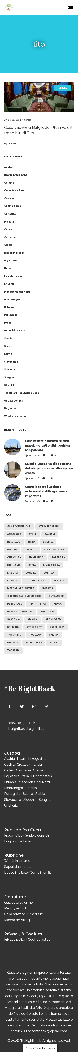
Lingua (9, 841)
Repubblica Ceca (15, 330)
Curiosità (10, 213)
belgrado (14, 542)
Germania (10, 237)
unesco (12, 642)
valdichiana (34, 642)
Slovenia (9, 369)
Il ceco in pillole (14, 252)
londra (31, 573)
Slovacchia (11, 361)
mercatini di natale (20, 588)
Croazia (9, 198)
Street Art (10, 385)
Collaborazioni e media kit (24, 914)
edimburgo (35, 557)
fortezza (58, 557)
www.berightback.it (23, 723)
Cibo (18, 835)
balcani (50, 534)
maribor (59, 580)
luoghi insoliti (35, 580)
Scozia (8, 338)
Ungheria (10, 408)
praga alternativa (20, 611)
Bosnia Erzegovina (15, 174)
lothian (48, 573)
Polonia (9, 307)
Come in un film (14, 190)
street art (34, 627)
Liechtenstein (13, 276)
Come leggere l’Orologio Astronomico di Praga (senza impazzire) (46, 491)
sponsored (53, 619)
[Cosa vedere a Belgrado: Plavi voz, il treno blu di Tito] (39, 97)
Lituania (9, 283)
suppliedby (57, 627)
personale (14, 604)
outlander (56, 596)
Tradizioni (24, 841)
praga (57, 604)
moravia (47, 588)
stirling (13, 627)
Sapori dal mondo (18, 867)
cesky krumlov (54, 549)
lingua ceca (51, 565)
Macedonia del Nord (17, 291)
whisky (54, 642)
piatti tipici (38, 604)
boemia (48, 542)
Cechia (9, 764)
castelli (30, 549)
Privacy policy (15, 939)
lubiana (12, 580)
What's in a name (15, 416)
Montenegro (12, 299)
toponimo (14, 635)
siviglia (32, 619)
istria (32, 565)
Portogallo (10, 315)
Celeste (10, 143)
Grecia (8, 244)
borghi (12, 549)
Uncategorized (13, 400)
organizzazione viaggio (24, 596)
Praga (8, 322)
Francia (9, 221)
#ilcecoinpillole (19, 526)
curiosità (14, 557)
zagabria (13, 650)
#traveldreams (49, 526)
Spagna (9, 377)
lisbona (12, 573)
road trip (47, 611)
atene (33, 534)
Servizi (8, 353)
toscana (35, 635)
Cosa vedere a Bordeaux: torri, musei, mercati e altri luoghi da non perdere (47, 445)
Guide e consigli (37, 835)
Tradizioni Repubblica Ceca (21, 392)
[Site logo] (9, 7)
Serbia (8, 346)
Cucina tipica (12, 205)
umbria (53, 635)
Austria (8, 167)
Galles (8, 229)
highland (13, 565)
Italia (7, 268)
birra (31, 542)
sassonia (13, 619)
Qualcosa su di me (18, 902)
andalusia (14, 534)
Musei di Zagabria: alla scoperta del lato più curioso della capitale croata (49, 468)
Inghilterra (11, 260)
